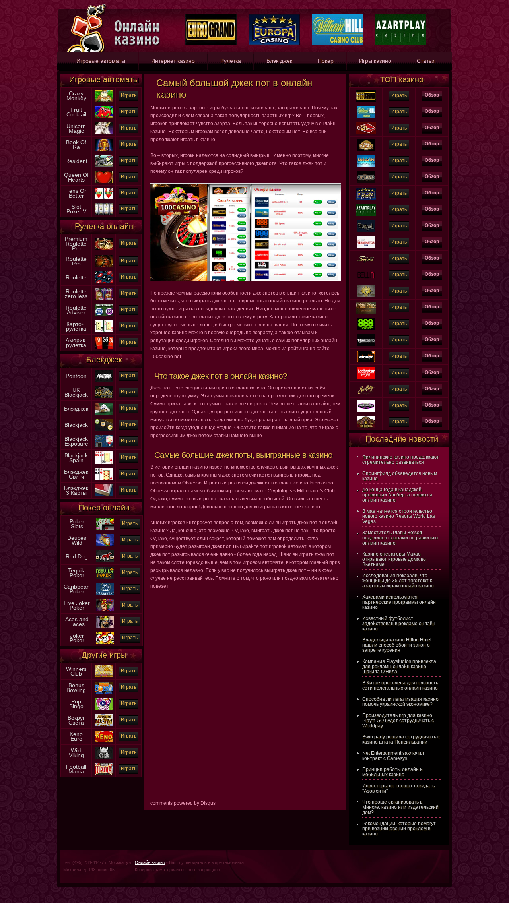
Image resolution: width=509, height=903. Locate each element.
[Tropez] (366, 255)
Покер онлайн (104, 507)
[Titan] (366, 336)
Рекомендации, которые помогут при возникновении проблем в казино (399, 829)
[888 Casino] (366, 320)
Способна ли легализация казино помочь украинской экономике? (400, 701)
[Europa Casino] (366, 189)
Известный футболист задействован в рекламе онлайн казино (398, 624)
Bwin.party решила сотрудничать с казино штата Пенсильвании (401, 739)
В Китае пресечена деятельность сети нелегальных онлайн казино (400, 685)
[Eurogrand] (366, 92)
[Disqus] (245, 697)
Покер (326, 61)
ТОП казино (402, 79)
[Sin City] (366, 385)
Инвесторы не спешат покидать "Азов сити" (398, 788)
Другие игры (104, 655)
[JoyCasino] (366, 173)
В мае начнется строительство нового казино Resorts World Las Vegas (398, 516)
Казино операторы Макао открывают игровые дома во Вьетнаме (394, 559)
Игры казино (375, 61)
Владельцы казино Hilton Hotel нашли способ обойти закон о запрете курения (396, 645)
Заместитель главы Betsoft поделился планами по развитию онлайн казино (400, 538)
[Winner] (366, 352)
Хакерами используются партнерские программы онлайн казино (399, 602)
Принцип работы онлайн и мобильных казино (392, 772)
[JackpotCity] (366, 402)
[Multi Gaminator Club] (366, 238)
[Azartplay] (366, 206)
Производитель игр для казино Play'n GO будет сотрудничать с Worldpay (398, 721)
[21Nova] (366, 124)
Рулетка (230, 61)
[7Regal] (366, 222)
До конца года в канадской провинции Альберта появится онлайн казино (397, 495)
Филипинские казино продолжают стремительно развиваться (400, 459)
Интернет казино (173, 61)
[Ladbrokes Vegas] (366, 369)
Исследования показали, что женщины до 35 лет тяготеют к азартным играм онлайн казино (398, 581)
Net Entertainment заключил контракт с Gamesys (393, 755)
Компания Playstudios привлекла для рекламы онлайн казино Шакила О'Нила (399, 666)
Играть (128, 95)
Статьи (426, 61)
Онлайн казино (150, 862)
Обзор (432, 95)
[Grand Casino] (366, 287)
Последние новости (401, 438)
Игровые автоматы (100, 61)
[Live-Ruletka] (366, 418)
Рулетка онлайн (104, 226)
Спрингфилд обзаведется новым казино (399, 476)
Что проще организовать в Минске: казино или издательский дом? (400, 807)
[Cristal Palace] (366, 303)
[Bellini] (366, 271)
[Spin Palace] (366, 140)
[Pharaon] (366, 157)
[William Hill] (366, 108)
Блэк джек (279, 61)
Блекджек (104, 359)
